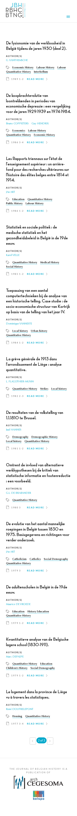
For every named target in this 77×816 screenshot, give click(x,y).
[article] (38, 62)
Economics (18, 131)
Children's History (16, 668)
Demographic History (44, 437)
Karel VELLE (12, 255)
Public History (14, 203)
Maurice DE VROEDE (18, 604)
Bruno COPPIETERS (17, 123)
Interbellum (41, 72)
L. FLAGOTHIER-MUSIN (20, 381)
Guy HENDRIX (40, 123)
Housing (17, 716)
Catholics (35, 559)
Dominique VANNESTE (19, 324)
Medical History (49, 262)
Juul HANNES (13, 430)
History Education (38, 611)
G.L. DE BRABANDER (18, 493)
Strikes (44, 389)
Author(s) (14, 56)
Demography (20, 437)
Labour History (45, 67)
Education (18, 199)
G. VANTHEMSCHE (17, 60)
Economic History (22, 67)
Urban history (39, 331)
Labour (61, 67)
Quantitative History (18, 72)
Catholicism (19, 559)
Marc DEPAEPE (15, 657)
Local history (20, 331)
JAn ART (10, 192)
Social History (14, 267)
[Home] (16, 11)
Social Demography (56, 559)
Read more (35, 79)
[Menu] (69, 17)
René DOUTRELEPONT (19, 709)
